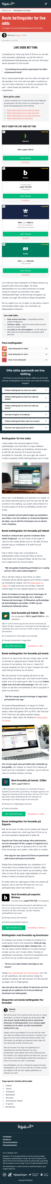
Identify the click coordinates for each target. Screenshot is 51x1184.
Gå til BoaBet (25, 274)
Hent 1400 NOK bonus (13, 814)
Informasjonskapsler (10, 1145)
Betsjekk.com (6, 10)
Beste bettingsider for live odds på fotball (23, 110)
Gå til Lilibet (25, 238)
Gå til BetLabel (25, 162)
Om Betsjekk (7, 1136)
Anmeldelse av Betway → (37, 928)
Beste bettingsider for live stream (20, 118)
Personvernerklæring (10, 1142)
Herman (18, 35)
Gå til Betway (25, 200)
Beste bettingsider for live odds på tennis (23, 113)
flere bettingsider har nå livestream (23, 973)
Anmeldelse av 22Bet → (36, 814)
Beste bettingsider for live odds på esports (23, 116)
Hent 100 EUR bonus (14, 928)
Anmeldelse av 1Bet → (36, 646)
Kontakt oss (7, 1139)
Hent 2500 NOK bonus (14, 646)
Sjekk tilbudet (25, 158)
